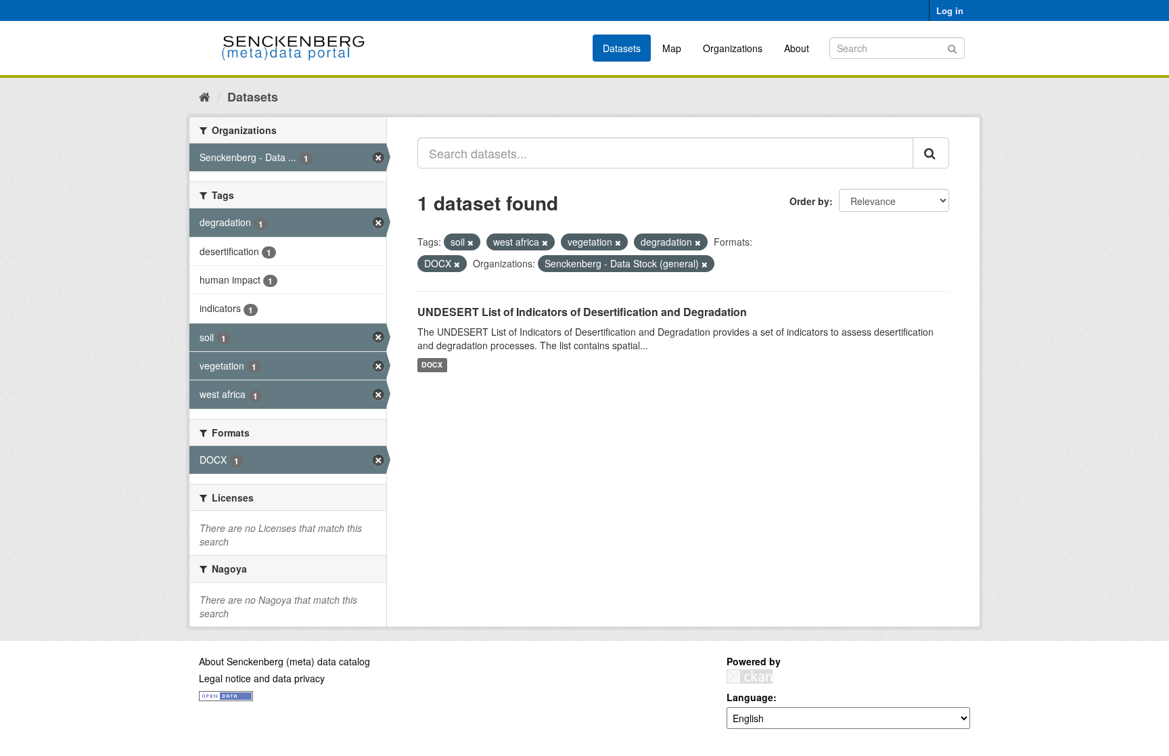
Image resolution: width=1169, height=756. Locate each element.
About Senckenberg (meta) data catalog (284, 661)
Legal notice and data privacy (262, 678)
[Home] (204, 96)
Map (671, 48)
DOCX (431, 365)
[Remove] (470, 242)
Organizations (732, 48)
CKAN (750, 676)
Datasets (622, 48)
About (796, 48)
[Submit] (952, 47)
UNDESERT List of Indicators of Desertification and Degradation (582, 311)
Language (750, 697)
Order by (809, 201)
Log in (949, 10)
